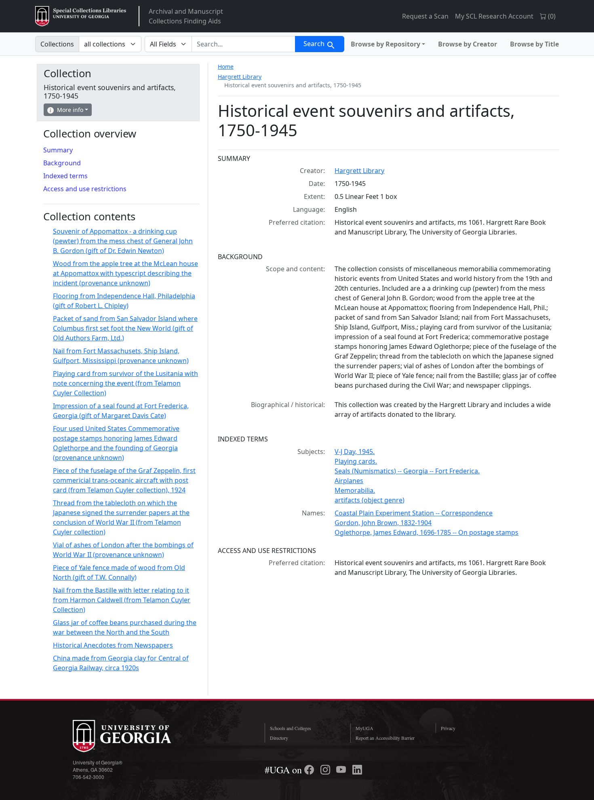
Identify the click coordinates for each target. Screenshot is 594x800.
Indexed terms (65, 175)
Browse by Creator (467, 44)
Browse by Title (534, 44)
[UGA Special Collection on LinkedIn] (357, 769)
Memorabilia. (355, 490)
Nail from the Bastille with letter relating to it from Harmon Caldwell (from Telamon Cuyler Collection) (121, 600)
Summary (58, 150)
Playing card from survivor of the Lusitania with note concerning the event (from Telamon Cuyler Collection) (125, 383)
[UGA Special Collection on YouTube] (342, 769)
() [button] (551, 16)
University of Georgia (133, 736)
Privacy (448, 728)
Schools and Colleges (290, 728)
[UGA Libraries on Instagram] (326, 769)
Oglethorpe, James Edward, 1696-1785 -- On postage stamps (426, 532)
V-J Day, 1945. (355, 451)
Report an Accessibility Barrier (385, 738)
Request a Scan (425, 16)
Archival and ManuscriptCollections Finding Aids (186, 16)
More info (70, 110)
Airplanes (349, 480)
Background (62, 162)
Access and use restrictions (84, 188)
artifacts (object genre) (369, 500)
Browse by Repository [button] (385, 44)
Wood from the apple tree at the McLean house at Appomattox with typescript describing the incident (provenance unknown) (125, 273)
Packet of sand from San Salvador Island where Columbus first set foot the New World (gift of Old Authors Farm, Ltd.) (125, 328)
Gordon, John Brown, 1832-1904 (383, 522)
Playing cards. (356, 461)
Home (226, 66)
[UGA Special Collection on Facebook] (310, 769)
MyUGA (364, 728)
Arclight (80, 16)
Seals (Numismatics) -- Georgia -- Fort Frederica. (407, 470)
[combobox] (243, 44)
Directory (279, 738)
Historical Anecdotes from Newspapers (113, 645)
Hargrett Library (239, 76)
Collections (57, 44)
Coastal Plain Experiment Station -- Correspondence (414, 513)
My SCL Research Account (494, 16)
